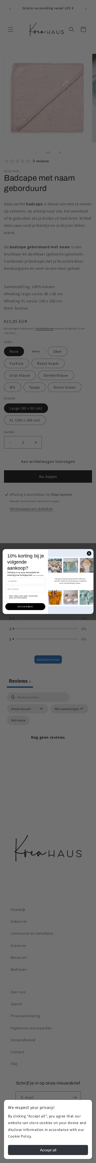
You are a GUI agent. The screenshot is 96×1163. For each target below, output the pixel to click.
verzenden (25, 606)
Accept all (48, 1150)
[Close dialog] (89, 553)
